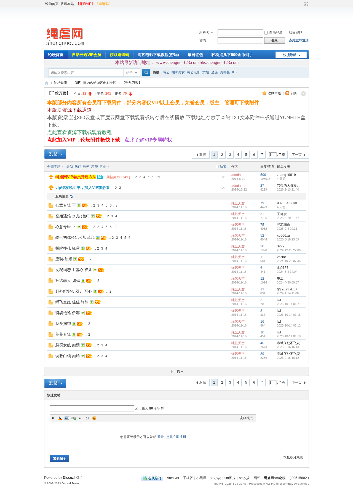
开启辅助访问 (301, 3)
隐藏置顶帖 (223, 177)
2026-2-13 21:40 (288, 189)
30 (262, 246)
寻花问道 (283, 225)
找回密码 (295, 32)
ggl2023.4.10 (287, 289)
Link (73, 418)
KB (234, 72)
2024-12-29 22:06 (289, 250)
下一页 (297, 155)
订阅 (294, 93)
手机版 (188, 478)
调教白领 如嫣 (67, 356)
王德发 (282, 214)
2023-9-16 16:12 (288, 357)
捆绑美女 (178, 72)
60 (159, 177)
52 (262, 235)
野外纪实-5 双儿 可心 (73, 291)
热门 (78, 167)
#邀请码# (104, 4)
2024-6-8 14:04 (287, 271)
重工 (280, 278)
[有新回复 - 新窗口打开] (51, 206)
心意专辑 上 (65, 226)
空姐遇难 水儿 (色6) (72, 216)
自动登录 (275, 32)
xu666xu (283, 235)
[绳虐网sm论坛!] (64, 47)
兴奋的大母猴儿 (288, 186)
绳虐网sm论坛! (46, 83)
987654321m (287, 203)
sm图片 (230, 478)
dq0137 (282, 268)
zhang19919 (286, 175)
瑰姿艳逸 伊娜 (67, 313)
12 (262, 278)
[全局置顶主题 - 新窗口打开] (51, 178)
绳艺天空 (238, 203)
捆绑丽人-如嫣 (67, 280)
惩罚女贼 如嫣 (67, 345)
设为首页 (51, 4)
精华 (94, 167)
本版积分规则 (293, 457)
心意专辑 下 (65, 205)
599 (263, 175)
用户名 (204, 32)
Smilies (94, 418)
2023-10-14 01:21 (289, 304)
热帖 (86, 167)
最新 (69, 167)
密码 (202, 40)
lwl (279, 300)
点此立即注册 (299, 40)
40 (262, 343)
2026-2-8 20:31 (287, 228)
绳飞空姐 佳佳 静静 (72, 302)
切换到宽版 (306, 3)
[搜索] (145, 72)
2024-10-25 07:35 (289, 261)
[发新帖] (55, 154)
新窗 (223, 166)
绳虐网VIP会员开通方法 (75, 177)
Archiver (173, 478)
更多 (103, 167)
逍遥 (214, 72)
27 (262, 186)
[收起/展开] (303, 93)
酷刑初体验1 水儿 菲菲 (75, 237)
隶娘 (205, 72)
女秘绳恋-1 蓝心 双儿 (73, 270)
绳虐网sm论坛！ (276, 478)
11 (262, 257)
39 (262, 354)
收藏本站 (67, 4)
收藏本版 (275, 93)
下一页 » (176, 371)
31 (262, 214)
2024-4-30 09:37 (288, 282)
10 (262, 332)
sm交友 (244, 478)
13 (262, 289)
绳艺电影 (193, 72)
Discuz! (69, 478)
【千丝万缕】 (132, 83)
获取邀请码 (119, 54)
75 (262, 225)
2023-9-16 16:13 (288, 347)
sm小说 (215, 478)
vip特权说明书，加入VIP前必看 (82, 187)
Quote (80, 418)
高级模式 (246, 418)
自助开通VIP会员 (86, 54)
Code (87, 418)
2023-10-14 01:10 (289, 336)
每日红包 (195, 54)
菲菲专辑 (63, 334)
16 (262, 321)
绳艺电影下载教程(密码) (158, 54)
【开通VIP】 (85, 4)
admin (236, 175)
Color (60, 418)
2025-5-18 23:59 (288, 239)
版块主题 (62, 196)
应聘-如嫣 (63, 259)
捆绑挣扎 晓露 (67, 248)
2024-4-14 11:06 (288, 293)
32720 (282, 246)
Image (66, 418)
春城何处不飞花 (288, 343)
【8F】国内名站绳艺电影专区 (94, 83)
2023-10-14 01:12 (289, 325)
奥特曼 (225, 72)
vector (281, 257)
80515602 (299, 478)
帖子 (129, 73)
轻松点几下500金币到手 (232, 54)
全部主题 (53, 167)
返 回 (203, 155)
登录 (160, 437)
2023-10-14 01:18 (289, 314)
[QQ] (152, 478)
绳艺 (166, 72)
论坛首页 (55, 54)
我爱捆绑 (63, 323)
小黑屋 (201, 478)
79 (262, 203)
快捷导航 (289, 55)
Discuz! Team (70, 483)
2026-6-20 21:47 (288, 218)
